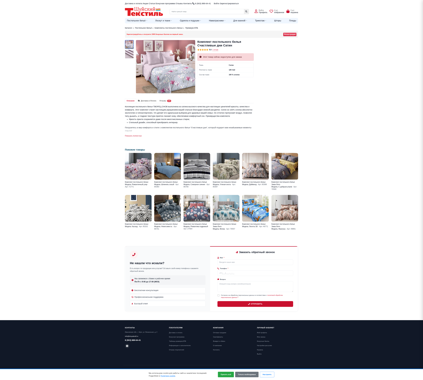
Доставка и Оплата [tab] (148, 101)
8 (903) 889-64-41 (202, 3)
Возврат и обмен (219, 341)
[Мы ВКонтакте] (127, 346)
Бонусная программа (165, 3)
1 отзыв (215, 50)
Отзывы (179, 3)
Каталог (128, 28)
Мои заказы (261, 337)
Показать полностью (133, 136)
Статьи (152, 3)
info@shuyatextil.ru (131, 336)
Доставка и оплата (133, 3)
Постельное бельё (143, 28)
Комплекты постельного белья (169, 28)
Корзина (260, 350)
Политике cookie (167, 376)
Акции (145, 3)
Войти (216, 3)
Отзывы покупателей (176, 350)
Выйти (259, 354)
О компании (217, 345)
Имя (222, 258)
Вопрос (223, 279)
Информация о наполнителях (180, 345)
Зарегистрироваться (229, 3)
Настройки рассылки (264, 345)
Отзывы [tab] (165, 101)
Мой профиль (262, 332)
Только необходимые (247, 374)
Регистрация (289, 34)
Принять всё (226, 374)
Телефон (224, 268)
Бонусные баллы (263, 341)
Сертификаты (218, 337)
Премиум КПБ (191, 28)
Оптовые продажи (219, 332)
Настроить (267, 374)
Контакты (187, 3)
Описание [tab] (131, 101)
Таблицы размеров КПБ (177, 341)
